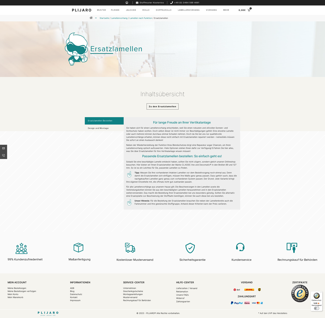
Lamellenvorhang (189, 10)
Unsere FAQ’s (182, 295)
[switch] (316, 308)
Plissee (115, 10)
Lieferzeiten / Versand (186, 288)
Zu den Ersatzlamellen (162, 106)
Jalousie (131, 10)
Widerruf (180, 298)
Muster (101, 10)
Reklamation (182, 291)
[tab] (104, 121)
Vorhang (211, 10)
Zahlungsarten (183, 301)
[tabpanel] (182, 163)
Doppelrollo (164, 10)
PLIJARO (82, 10)
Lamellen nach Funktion (140, 18)
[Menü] (320, 292)
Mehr (226, 10)
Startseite (104, 18)
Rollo (146, 10)
